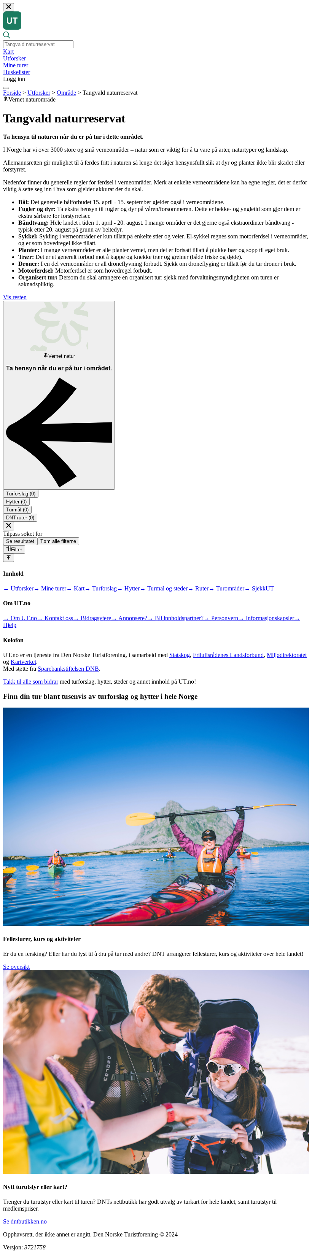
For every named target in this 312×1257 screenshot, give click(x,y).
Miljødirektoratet (287, 655)
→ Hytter (128, 588)
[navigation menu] (6, 88)
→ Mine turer (49, 588)
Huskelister (16, 72)
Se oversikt (16, 966)
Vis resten (15, 297)
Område (66, 92)
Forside (12, 92)
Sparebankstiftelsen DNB (68, 668)
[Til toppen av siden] (8, 558)
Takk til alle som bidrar (30, 681)
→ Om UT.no (20, 618)
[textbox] (38, 44)
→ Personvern (221, 618)
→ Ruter (198, 588)
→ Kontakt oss (55, 618)
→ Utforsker (18, 588)
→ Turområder (226, 588)
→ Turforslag (100, 588)
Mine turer (15, 65)
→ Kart (75, 588)
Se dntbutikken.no (25, 1221)
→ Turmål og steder (164, 588)
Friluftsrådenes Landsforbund (228, 655)
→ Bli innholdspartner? (175, 618)
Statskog (179, 655)
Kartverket (23, 662)
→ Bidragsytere (92, 618)
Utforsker (14, 58)
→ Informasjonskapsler (266, 618)
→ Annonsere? (129, 618)
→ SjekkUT (259, 588)
